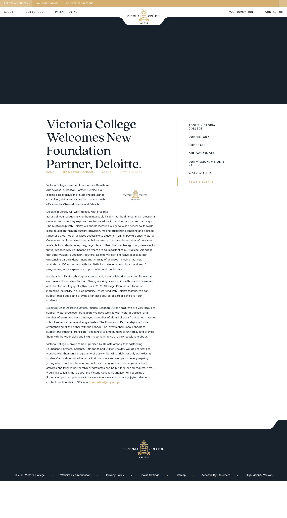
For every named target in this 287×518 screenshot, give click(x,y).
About (106, 172)
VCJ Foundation (47, 3)
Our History (199, 136)
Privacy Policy (115, 475)
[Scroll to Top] (277, 424)
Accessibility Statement (215, 475)
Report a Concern (16, 3)
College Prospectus (80, 3)
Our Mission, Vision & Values (207, 163)
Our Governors (202, 153)
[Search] (283, 3)
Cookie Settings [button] (149, 475)
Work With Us (200, 173)
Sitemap (181, 475)
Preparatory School (78, 172)
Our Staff (197, 145)
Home (50, 172)
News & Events (131, 172)
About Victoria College (202, 127)
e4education (83, 475)
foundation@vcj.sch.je (104, 382)
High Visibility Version (259, 475)
